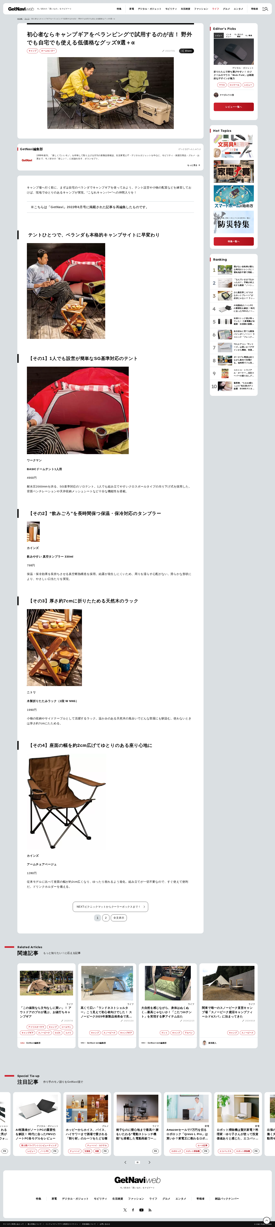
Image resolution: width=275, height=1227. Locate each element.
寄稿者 (254, 9)
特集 (119, 9)
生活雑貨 (185, 9)
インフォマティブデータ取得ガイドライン (62, 1224)
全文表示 (118, 917)
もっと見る (193, 165)
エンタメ (238, 9)
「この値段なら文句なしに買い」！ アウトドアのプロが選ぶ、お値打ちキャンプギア (45, 1012)
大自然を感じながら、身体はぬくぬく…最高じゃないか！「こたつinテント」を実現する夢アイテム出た (166, 1012)
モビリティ (171, 9)
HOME (20, 19)
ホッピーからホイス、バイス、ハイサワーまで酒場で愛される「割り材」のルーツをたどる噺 (36, 1134)
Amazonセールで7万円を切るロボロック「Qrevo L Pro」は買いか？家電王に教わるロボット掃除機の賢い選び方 (137, 1134)
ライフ (215, 9)
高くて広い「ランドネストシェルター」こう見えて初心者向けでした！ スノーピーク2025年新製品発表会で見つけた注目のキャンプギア (106, 1012)
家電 (131, 9)
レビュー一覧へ (234, 107)
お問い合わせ (105, 1224)
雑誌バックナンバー (227, 1198)
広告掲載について (89, 1224)
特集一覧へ (234, 241)
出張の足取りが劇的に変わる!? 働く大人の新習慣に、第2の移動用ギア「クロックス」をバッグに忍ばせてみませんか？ (237, 1134)
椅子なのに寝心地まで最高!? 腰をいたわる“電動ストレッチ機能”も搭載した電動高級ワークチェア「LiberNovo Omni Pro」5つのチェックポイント (87, 1134)
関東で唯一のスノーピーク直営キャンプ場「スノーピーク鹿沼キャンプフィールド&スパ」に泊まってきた (227, 1012)
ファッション (201, 9)
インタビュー (228, 35)
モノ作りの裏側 (238, 35)
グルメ (226, 9)
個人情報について (34, 1224)
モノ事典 (248, 35)
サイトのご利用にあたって (13, 1224)
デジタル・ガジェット (150, 9)
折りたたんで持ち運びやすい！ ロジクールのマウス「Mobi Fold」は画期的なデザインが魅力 (234, 75)
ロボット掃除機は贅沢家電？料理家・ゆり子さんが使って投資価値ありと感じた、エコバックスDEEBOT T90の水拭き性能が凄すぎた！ (187, 1134)
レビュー (218, 35)
